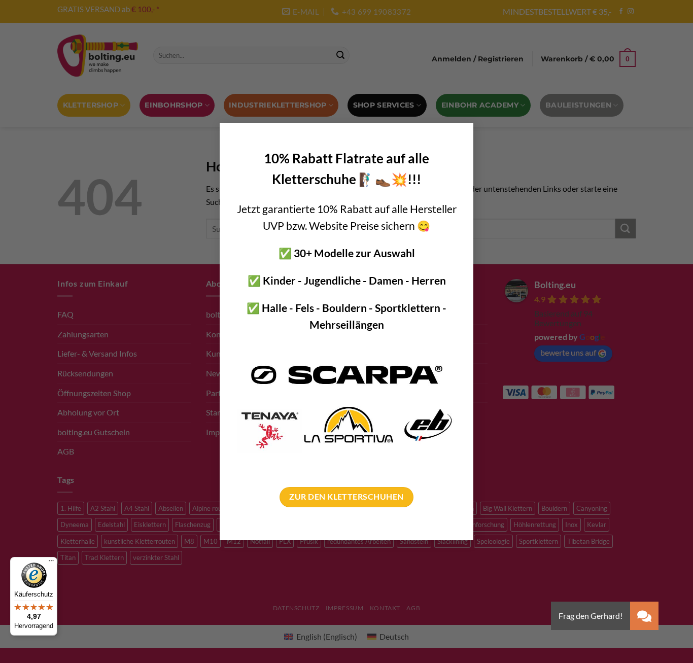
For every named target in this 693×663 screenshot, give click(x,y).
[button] (644, 616)
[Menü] (51, 563)
